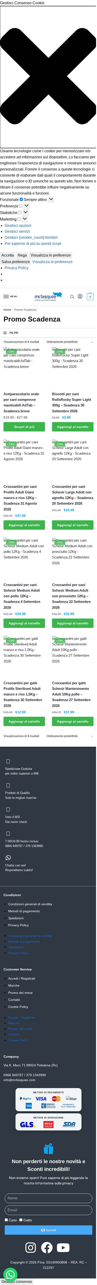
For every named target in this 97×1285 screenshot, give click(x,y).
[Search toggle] (72, 297)
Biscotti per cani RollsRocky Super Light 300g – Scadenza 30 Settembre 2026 (71, 402)
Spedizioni (16, 918)
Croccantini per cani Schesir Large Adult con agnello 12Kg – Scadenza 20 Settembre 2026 (72, 495)
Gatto (27, 1220)
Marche (14, 985)
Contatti (14, 1000)
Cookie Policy (18, 1007)
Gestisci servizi (17, 231)
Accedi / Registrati (21, 978)
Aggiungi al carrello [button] (73, 427)
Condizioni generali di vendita (30, 904)
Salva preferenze (15, 262)
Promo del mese (20, 993)
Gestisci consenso (16, 1282)
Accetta (7, 255)
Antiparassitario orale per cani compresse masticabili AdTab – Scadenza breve (21, 402)
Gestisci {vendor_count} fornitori (31, 237)
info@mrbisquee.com (19, 1080)
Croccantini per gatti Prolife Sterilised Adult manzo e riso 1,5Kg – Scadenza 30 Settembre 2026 (23, 694)
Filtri (14, 332)
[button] (48, 77)
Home (7, 309)
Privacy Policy (16, 268)
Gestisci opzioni (18, 226)
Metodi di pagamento (24, 911)
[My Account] (80, 296)
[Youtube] (63, 1247)
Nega (22, 255)
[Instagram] (30, 1247)
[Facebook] (47, 1247)
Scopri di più (24, 427)
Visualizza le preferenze (51, 255)
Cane (13, 1220)
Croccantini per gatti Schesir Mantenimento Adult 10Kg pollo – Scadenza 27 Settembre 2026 (71, 694)
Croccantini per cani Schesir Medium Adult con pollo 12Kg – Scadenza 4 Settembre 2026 (22, 596)
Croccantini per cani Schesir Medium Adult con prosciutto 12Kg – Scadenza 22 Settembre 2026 (71, 596)
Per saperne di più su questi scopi (33, 244)
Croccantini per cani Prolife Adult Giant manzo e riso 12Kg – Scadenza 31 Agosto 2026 (20, 498)
